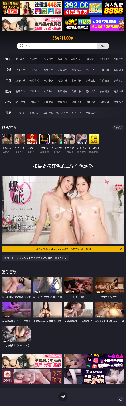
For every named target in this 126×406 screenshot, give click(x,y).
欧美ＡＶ (48, 70)
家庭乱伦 (34, 102)
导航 (8, 113)
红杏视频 (76, 113)
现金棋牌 (104, 59)
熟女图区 (104, 91)
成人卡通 (48, 80)
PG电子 (20, 59)
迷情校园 (76, 102)
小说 (8, 102)
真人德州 (34, 59)
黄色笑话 (104, 102)
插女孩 (20, 113)
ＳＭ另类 (119, 70)
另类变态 (119, 80)
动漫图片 (62, 91)
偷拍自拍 (34, 80)
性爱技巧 (119, 102)
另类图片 (119, 91)
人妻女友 (48, 102)
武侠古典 (62, 102)
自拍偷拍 (34, 70)
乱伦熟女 (104, 80)
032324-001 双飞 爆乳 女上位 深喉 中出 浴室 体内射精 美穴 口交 (35, 257)
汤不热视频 (62, 113)
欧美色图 (48, 91)
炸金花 (90, 59)
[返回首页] (120, 399)
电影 (8, 80)
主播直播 (104, 70)
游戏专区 (62, 59)
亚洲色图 (34, 91)
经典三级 (90, 80)
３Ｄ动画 (62, 70)
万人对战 (48, 59)
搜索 (102, 46)
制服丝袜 (76, 80)
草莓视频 (48, 113)
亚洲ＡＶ (20, 70)
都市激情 (20, 102)
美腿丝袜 (76, 91)
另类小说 (90, 102)
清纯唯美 (90, 91)
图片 (8, 91)
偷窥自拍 (20, 91)
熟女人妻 (76, 70)
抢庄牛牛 (119, 59)
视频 (8, 70)
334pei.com (63, 38)
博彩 (8, 59)
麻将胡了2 (76, 59)
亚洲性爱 (20, 80)
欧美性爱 (62, 80)
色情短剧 (90, 113)
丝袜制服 (90, 70)
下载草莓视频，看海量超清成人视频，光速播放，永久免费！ (63, 248)
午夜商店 (34, 113)
